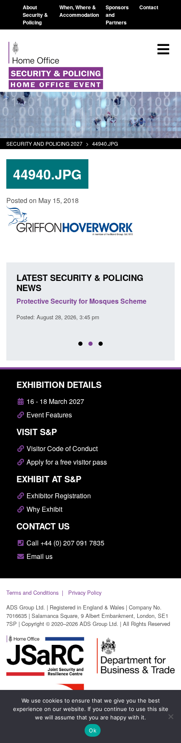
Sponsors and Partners (117, 14)
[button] (80, 343)
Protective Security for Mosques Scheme (81, 301)
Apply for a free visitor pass (66, 462)
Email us (39, 556)
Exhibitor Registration (58, 495)
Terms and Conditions (32, 592)
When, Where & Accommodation (79, 11)
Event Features (48, 415)
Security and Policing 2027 (44, 143)
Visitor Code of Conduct (61, 448)
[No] (170, 716)
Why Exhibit (43, 509)
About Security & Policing (35, 14)
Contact (148, 7)
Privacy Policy (84, 592)
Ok (92, 730)
